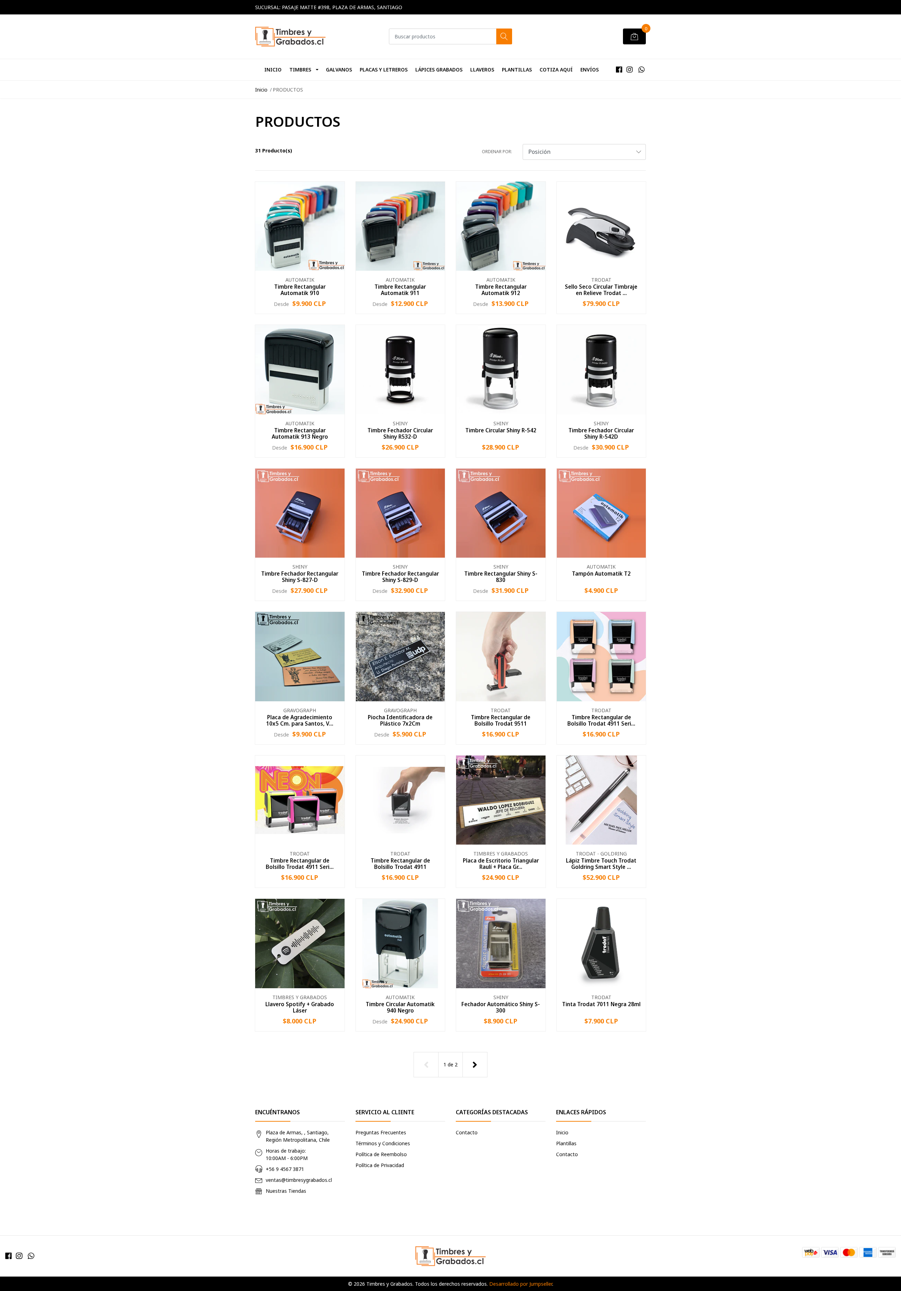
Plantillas (517, 69)
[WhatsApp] (641, 69)
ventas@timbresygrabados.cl (299, 1180)
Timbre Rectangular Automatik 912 (501, 289)
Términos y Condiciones (382, 1143)
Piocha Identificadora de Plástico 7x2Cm (400, 720)
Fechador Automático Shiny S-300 (500, 1007)
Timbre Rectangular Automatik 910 (300, 289)
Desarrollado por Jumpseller (520, 1283)
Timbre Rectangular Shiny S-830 (500, 576)
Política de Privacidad (379, 1165)
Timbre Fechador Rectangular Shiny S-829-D (400, 576)
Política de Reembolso (381, 1154)
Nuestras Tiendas (286, 1190)
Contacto (467, 1132)
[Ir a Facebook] (619, 69)
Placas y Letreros (384, 69)
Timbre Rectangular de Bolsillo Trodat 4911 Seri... (601, 720)
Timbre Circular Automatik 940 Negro (400, 1007)
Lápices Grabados (438, 69)
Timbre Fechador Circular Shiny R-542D (601, 433)
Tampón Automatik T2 (601, 573)
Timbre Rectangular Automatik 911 (400, 289)
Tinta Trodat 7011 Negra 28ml (601, 1004)
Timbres (300, 69)
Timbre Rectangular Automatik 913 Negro (300, 433)
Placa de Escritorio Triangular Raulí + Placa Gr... (501, 863)
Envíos (589, 69)
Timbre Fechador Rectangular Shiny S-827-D (299, 576)
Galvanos (339, 69)
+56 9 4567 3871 (285, 1169)
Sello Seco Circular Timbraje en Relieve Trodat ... (601, 289)
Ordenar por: (497, 152)
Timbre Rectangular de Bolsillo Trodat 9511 (500, 720)
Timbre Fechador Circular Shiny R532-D (400, 433)
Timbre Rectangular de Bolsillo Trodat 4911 (400, 863)
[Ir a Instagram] (629, 69)
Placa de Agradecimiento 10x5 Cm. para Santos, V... (299, 720)
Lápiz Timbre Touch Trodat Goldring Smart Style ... (601, 863)
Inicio (273, 69)
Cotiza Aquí (556, 69)
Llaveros (482, 69)
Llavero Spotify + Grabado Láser (299, 1007)
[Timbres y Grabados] (290, 36)
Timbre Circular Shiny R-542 (500, 430)
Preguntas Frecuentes (380, 1132)
